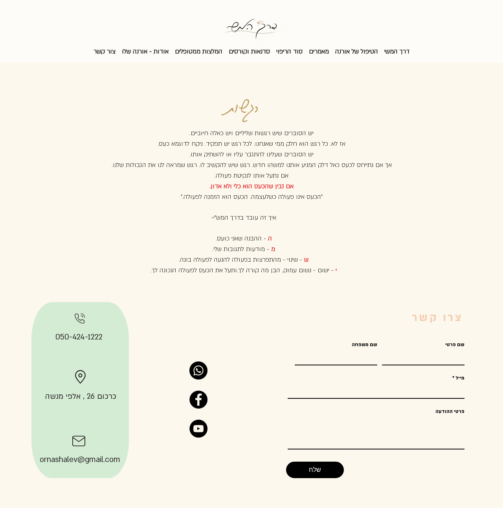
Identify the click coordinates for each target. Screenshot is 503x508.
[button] (319, 48)
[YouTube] (198, 429)
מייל (459, 378)
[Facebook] (198, 400)
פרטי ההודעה (449, 411)
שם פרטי (454, 344)
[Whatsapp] (198, 370)
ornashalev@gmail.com (80, 460)
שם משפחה (364, 344)
